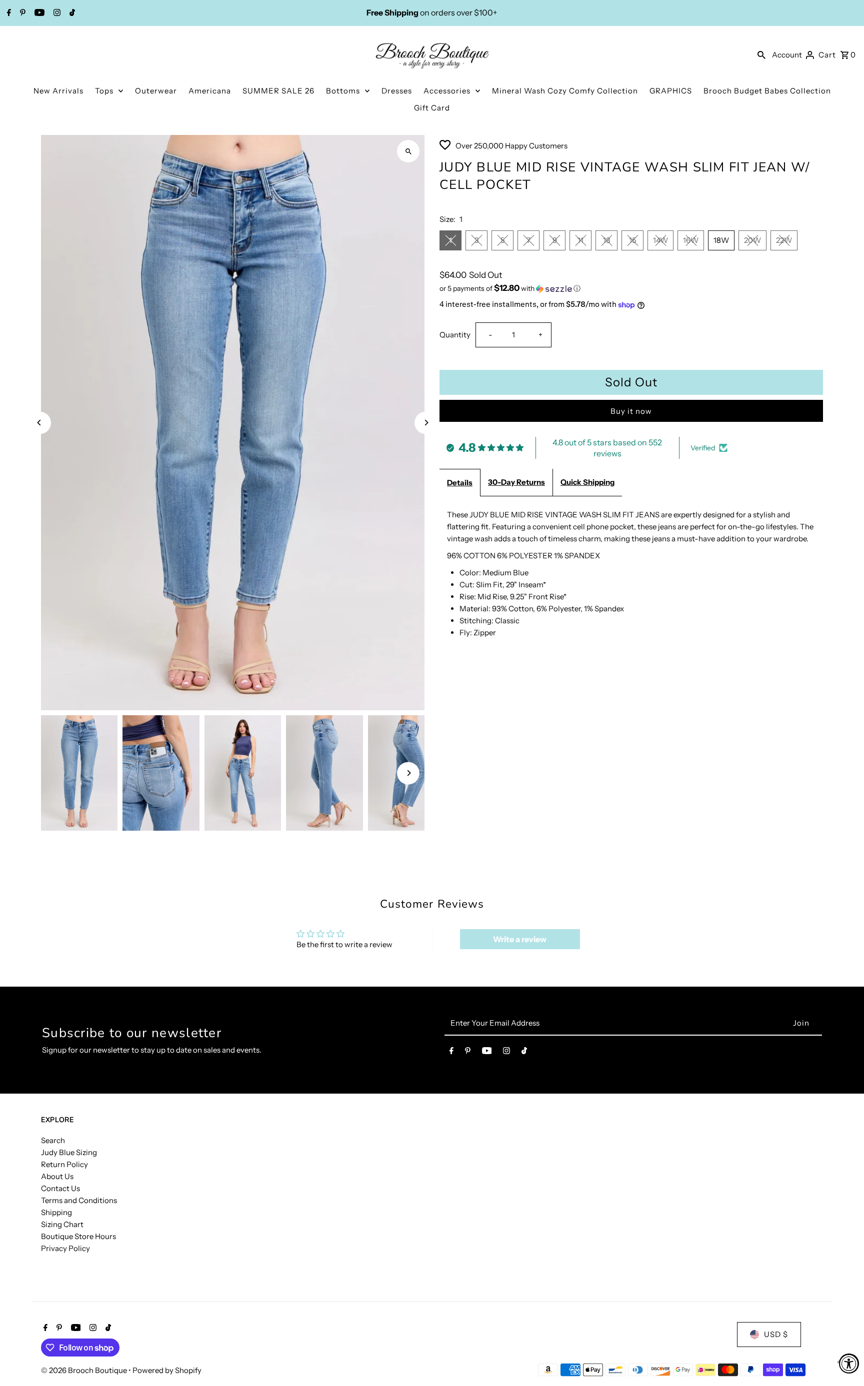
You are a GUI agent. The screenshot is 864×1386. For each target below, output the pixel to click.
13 (606, 240)
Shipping (56, 1212)
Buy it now (631, 411)
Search (53, 1140)
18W (721, 240)
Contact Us (60, 1188)
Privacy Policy (65, 1248)
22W (784, 240)
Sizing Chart (62, 1224)
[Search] (761, 54)
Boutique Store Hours (78, 1236)
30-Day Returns (516, 482)
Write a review (519, 939)
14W (660, 240)
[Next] (425, 422)
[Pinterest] (22, 13)
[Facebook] (7, 13)
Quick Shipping (587, 482)
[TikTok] (71, 13)
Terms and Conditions (79, 1200)
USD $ (776, 1334)
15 (632, 240)
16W (690, 240)
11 (581, 240)
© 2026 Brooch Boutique (84, 1370)
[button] (631, 288)
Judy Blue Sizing (69, 1152)
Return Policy (64, 1164)
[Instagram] (55, 13)
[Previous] (39, 422)
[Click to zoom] (408, 151)
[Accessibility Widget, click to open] (849, 1364)
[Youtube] (38, 13)
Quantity (455, 334)
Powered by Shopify (167, 1370)
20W (752, 240)
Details (459, 482)
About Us (57, 1176)
